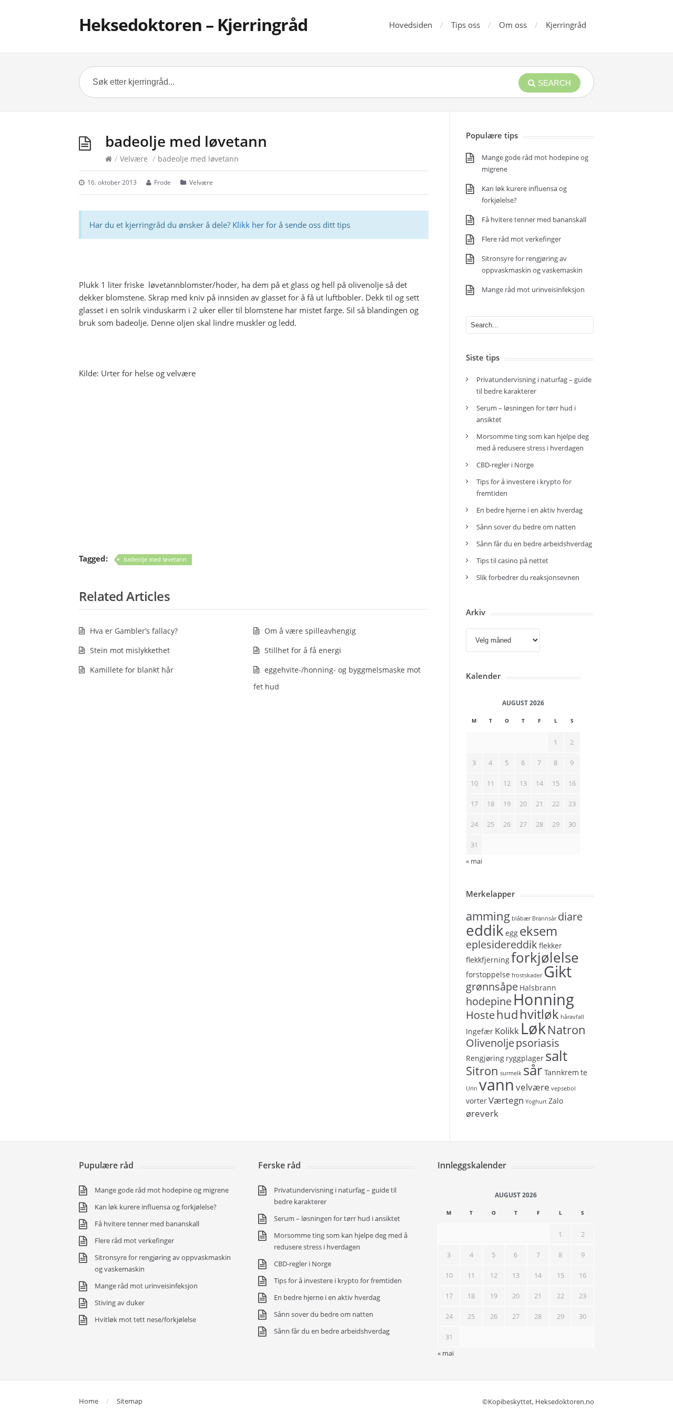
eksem (538, 930)
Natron (566, 1029)
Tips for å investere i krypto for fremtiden (338, 1280)
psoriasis (537, 1043)
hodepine (489, 1001)
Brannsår (544, 918)
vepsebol (563, 1088)
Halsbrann (537, 988)
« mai (445, 1353)
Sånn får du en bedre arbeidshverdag (534, 543)
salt (556, 1055)
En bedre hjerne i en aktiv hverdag (529, 510)
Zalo (555, 1101)
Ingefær (479, 1031)
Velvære (134, 159)
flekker (550, 945)
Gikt (558, 971)
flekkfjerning (487, 960)
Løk (533, 1028)
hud (507, 1014)
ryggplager (525, 1058)
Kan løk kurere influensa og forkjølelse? (156, 1207)
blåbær (521, 918)
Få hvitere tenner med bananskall (534, 219)
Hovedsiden (410, 24)
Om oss (513, 24)
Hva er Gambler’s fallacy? (134, 631)
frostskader (527, 975)
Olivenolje (490, 1043)
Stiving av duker (120, 1302)
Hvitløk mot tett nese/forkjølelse (145, 1319)
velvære (532, 1086)
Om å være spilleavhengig (310, 631)
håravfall (572, 1016)
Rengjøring (485, 1058)
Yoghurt (536, 1101)
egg (511, 933)
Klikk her (248, 224)
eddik (485, 930)
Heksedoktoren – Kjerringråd (193, 24)
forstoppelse (488, 974)
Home (88, 1401)
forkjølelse (545, 957)
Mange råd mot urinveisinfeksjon (533, 289)
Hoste (480, 1015)
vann (496, 1084)
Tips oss (465, 24)
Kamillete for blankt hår (132, 670)
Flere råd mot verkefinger (521, 239)
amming (488, 916)
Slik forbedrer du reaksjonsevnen (527, 577)
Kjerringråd (566, 24)
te (583, 1072)
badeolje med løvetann (155, 559)
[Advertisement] (254, 465)
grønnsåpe (492, 986)
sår (533, 1069)
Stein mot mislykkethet (130, 650)
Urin (471, 1088)
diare (570, 916)
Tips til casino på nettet (512, 560)
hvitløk (539, 1014)
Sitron (482, 1070)
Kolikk (507, 1030)
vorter (476, 1101)
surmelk (511, 1073)
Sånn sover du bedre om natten (526, 527)
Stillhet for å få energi (302, 650)
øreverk (482, 1113)
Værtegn (506, 1100)
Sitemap (129, 1401)
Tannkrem (561, 1072)
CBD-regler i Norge (505, 464)
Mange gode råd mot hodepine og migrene (162, 1190)
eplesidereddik (501, 944)
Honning (543, 999)
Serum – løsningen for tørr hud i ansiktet (337, 1218)
